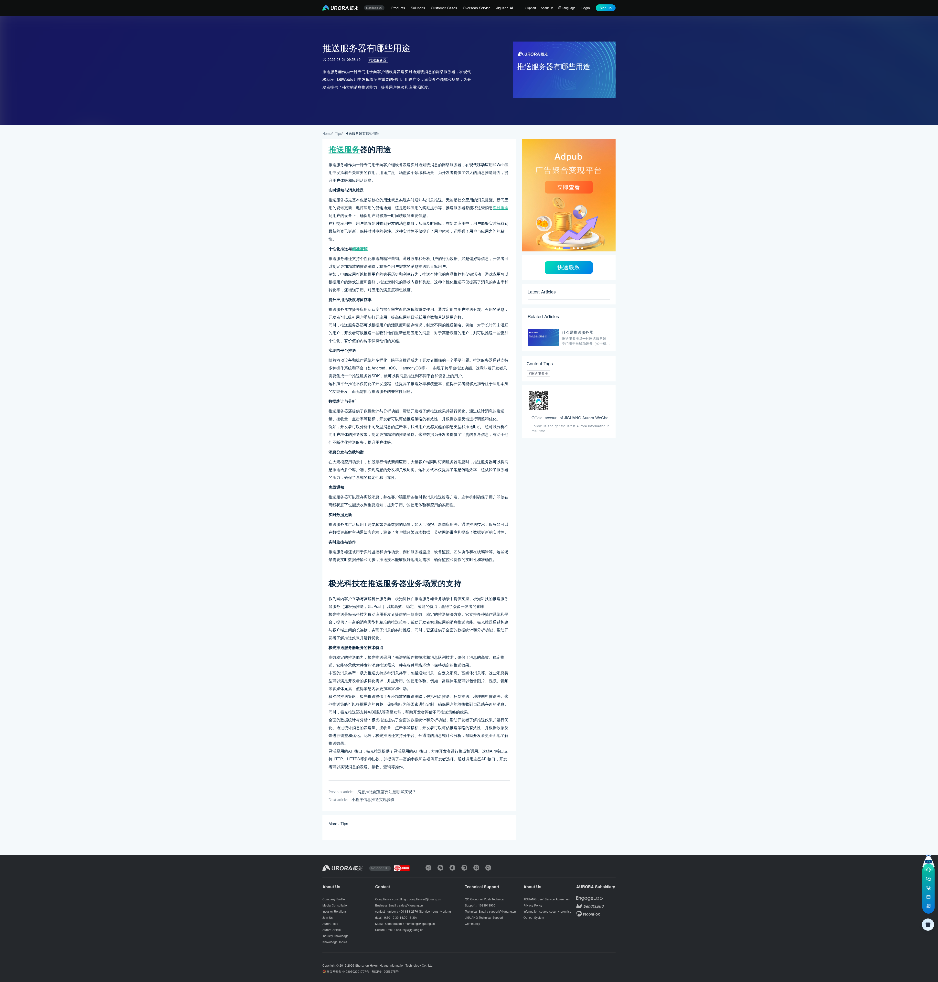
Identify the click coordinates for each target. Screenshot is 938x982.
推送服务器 (377, 59)
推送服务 (344, 149)
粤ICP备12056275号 (385, 971)
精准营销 (360, 248)
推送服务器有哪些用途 (362, 133)
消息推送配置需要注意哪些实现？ (386, 792)
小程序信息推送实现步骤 (373, 800)
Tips (338, 133)
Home (327, 133)
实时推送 (500, 207)
